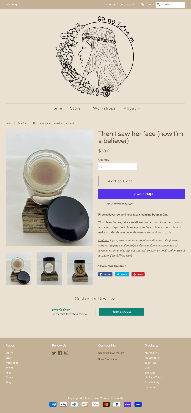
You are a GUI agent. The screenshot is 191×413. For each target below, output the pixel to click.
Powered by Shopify (111, 398)
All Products (152, 353)
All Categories (153, 357)
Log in (107, 4)
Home (56, 108)
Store (76, 108)
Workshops (104, 108)
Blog (8, 382)
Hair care (150, 387)
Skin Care (22, 123)
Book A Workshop (108, 359)
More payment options (120, 204)
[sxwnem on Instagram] (66, 353)
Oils (147, 367)
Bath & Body (152, 382)
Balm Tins (150, 362)
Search (9, 353)
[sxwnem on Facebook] (60, 353)
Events (9, 367)
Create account (126, 4)
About (130, 108)
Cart (148, 4)
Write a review (121, 312)
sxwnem (94, 398)
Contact (10, 377)
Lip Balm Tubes (153, 377)
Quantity (103, 160)
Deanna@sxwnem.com (111, 353)
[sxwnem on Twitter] (54, 353)
